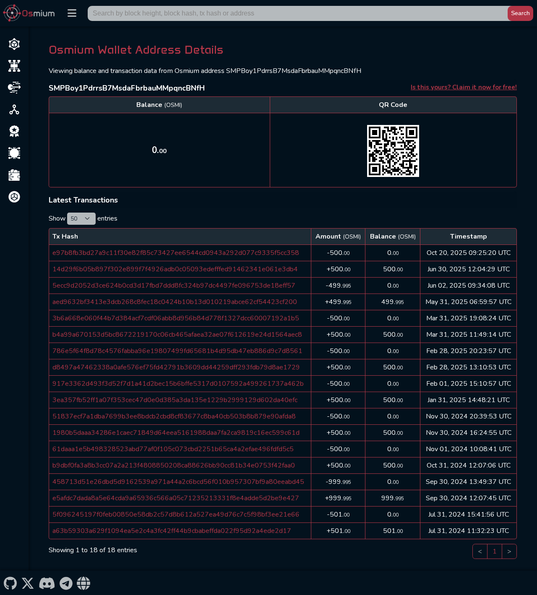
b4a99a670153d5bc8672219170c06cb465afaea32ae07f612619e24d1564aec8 (177, 334)
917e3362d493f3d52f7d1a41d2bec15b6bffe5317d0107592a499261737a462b (178, 383)
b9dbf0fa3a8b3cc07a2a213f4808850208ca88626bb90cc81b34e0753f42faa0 (173, 465)
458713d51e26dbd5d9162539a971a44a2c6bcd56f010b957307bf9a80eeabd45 (178, 481)
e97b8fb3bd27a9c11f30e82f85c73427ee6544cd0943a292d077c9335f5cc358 (175, 252)
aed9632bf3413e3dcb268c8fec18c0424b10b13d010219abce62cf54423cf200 (174, 302)
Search (520, 13)
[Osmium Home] (30, 13)
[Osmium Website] (83, 582)
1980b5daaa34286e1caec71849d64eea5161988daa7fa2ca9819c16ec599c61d (176, 432)
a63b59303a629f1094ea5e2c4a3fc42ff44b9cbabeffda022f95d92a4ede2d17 (171, 530)
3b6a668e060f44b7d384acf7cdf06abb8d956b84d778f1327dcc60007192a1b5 (175, 318)
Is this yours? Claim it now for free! (464, 87)
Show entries (83, 218)
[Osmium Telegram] (66, 582)
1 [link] (495, 551)
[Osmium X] (27, 582)
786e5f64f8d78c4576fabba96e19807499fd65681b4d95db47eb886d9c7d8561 (177, 351)
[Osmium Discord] (47, 582)
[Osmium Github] (10, 582)
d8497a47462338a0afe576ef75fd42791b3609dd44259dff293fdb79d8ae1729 (176, 367)
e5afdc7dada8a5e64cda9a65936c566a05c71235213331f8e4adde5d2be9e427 (175, 498)
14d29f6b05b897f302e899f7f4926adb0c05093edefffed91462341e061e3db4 (175, 269)
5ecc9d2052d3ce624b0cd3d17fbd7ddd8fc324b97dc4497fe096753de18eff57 (173, 285)
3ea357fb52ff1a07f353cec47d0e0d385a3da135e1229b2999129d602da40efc (174, 400)
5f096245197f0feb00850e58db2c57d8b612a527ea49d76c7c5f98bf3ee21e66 (176, 514)
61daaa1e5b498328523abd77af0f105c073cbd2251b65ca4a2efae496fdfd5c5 (173, 449)
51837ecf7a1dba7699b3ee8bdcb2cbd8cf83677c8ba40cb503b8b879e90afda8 (174, 416)
